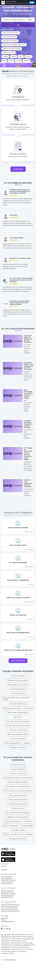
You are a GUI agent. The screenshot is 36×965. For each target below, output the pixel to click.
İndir (31, 2)
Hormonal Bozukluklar (11, 826)
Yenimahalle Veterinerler (8, 894)
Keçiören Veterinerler (7, 892)
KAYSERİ (18, 60)
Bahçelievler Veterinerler (8, 880)
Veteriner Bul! (18, 169)
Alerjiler (28, 821)
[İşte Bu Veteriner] (8, 849)
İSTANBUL (5, 56)
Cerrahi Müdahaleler (18, 739)
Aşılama (28, 743)
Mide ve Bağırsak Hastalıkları (18, 782)
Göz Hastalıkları (28, 826)
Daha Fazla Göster (18, 661)
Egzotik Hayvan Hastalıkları (19, 804)
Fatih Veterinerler (6, 878)
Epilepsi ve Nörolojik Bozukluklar (18, 817)
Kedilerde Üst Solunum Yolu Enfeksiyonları (19, 778)
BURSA (21, 56)
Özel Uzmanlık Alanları (9, 37)
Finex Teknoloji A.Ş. (10, 960)
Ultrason (18, 717)
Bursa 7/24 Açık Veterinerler (9, 909)
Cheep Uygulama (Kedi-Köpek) (19, 721)
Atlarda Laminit (19, 808)
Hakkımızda (4, 918)
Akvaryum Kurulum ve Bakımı (19, 680)
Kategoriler (4, 868)
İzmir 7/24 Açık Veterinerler (9, 908)
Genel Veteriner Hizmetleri (11, 33)
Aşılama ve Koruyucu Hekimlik (12, 48)
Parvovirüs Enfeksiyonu (14, 821)
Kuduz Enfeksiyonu (19, 769)
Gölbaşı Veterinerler (7, 897)
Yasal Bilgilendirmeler (7, 921)
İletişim (3, 920)
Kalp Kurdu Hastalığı (19, 765)
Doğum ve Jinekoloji (19, 747)
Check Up (30, 708)
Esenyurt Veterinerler (7, 882)
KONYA (11, 60)
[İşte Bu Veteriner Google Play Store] (8, 853)
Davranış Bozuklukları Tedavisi (19, 734)
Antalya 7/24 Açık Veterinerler (10, 911)
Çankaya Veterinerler (7, 890)
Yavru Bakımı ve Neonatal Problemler (18, 786)
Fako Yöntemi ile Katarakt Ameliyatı (19, 725)
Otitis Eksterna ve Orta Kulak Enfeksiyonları (19, 791)
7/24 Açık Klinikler (18, 676)
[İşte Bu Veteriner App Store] (8, 859)
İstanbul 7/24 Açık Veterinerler (10, 904)
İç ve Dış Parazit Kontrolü (18, 795)
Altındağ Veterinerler (7, 896)
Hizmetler (4, 866)
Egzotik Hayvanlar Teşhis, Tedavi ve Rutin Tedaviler (16, 698)
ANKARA (13, 56)
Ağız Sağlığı (13, 685)
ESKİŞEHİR (26, 60)
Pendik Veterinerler (6, 883)
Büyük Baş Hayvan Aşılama (13, 708)
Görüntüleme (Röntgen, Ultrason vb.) (14, 44)
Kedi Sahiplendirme (19, 693)
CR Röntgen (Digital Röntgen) (19, 712)
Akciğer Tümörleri (18, 830)
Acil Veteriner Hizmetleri (10, 41)
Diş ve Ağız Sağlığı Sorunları (19, 799)
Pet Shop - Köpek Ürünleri (19, 730)
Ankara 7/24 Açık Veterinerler (10, 906)
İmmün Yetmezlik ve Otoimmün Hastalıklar (19, 834)
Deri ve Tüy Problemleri (19, 773)
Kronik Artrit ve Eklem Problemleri (19, 813)
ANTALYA (28, 56)
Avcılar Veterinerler (6, 877)
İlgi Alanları (4, 870)
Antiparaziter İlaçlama (19, 689)
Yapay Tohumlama (9, 52)
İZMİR (4, 60)
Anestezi (25, 685)
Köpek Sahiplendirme (18, 704)
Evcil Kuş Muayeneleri (13, 743)
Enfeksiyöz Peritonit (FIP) (18, 839)
